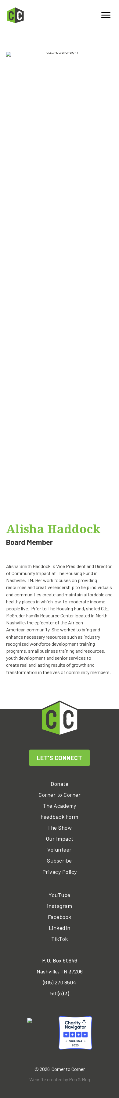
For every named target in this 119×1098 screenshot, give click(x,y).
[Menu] (106, 15)
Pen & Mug (79, 1079)
